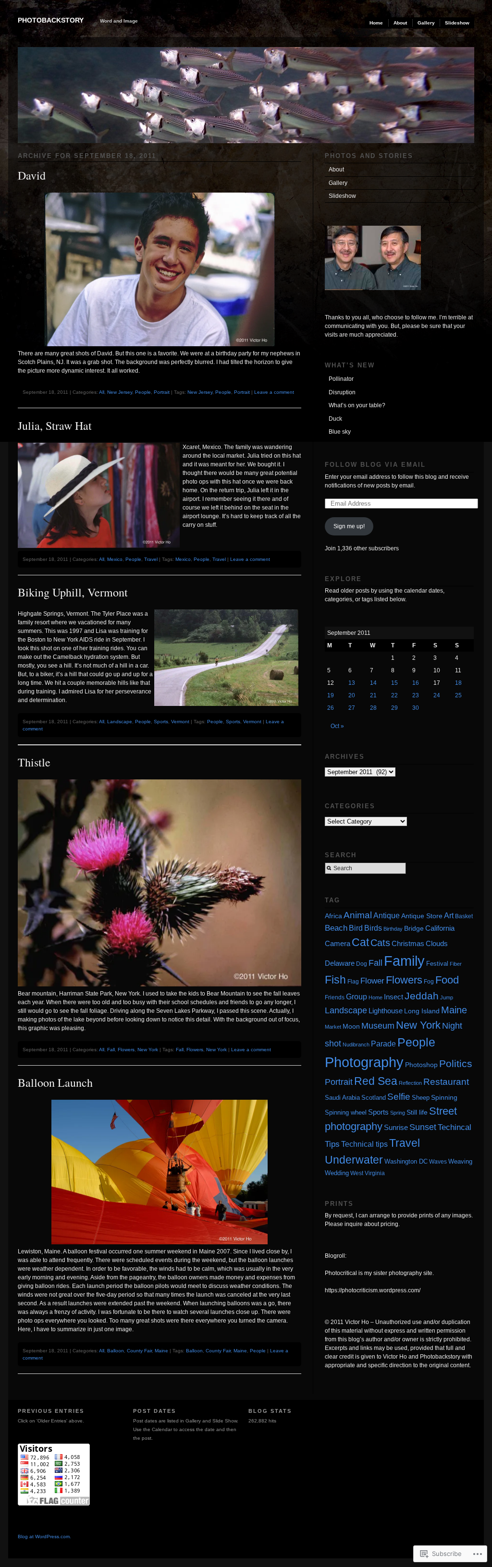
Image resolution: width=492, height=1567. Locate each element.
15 (394, 683)
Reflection (410, 1083)
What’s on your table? (357, 405)
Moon (351, 1026)
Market (333, 1027)
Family (404, 961)
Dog (361, 963)
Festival (437, 963)
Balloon (115, 1350)
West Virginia (367, 1173)
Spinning (444, 1097)
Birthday (393, 929)
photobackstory (51, 20)
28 (373, 708)
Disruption (342, 392)
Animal (358, 915)
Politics (455, 1063)
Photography (364, 1062)
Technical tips (364, 1144)
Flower (372, 980)
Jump (446, 997)
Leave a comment (274, 392)
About (400, 22)
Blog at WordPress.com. (44, 1536)
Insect (393, 997)
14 (373, 683)
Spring (397, 1113)
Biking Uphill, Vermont (73, 592)
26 (330, 708)
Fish (335, 979)
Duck (335, 418)
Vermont (180, 721)
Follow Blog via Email (375, 464)
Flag (353, 981)
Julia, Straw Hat (55, 425)
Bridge (414, 928)
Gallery (426, 22)
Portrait (162, 392)
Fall (111, 1049)
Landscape (119, 721)
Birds (373, 928)
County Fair (139, 1350)
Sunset (422, 1127)
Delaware (340, 963)
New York (147, 1049)
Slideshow (457, 22)
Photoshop (421, 1065)
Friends (334, 997)
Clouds (437, 943)
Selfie (398, 1096)
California (440, 928)
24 (436, 695)
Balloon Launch (55, 1082)
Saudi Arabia (342, 1097)
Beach (336, 928)
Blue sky (340, 431)
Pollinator (341, 379)
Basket (464, 916)
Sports (161, 721)
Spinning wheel (346, 1112)
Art (449, 915)
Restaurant (446, 1081)
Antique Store (422, 916)
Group (356, 996)
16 (415, 683)
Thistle (34, 762)
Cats (380, 942)
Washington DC (406, 1161)
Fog (429, 981)
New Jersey (119, 392)
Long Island (422, 1011)
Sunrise (396, 1127)
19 (330, 695)
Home (376, 22)
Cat (360, 942)
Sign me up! (349, 526)
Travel (151, 559)
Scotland (373, 1097)
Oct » (337, 726)
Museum (377, 1026)
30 (415, 708)
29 (394, 708)
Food (447, 980)
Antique (386, 915)
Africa (333, 916)
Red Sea (375, 1081)
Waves (438, 1161)
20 (351, 695)
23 (415, 695)
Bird (356, 928)
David (32, 175)
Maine (161, 1350)
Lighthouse (386, 1011)
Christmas (408, 943)
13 (351, 683)
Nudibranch (356, 1044)
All (101, 392)
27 (351, 708)
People (143, 392)
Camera (337, 943)
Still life (417, 1112)
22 (394, 695)
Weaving (460, 1161)
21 (373, 695)
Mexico (115, 559)
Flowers (126, 1049)
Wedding (337, 1173)
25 (458, 695)
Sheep (421, 1097)
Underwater (354, 1160)
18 (458, 683)
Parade (383, 1044)
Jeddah (422, 995)
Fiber (456, 964)
